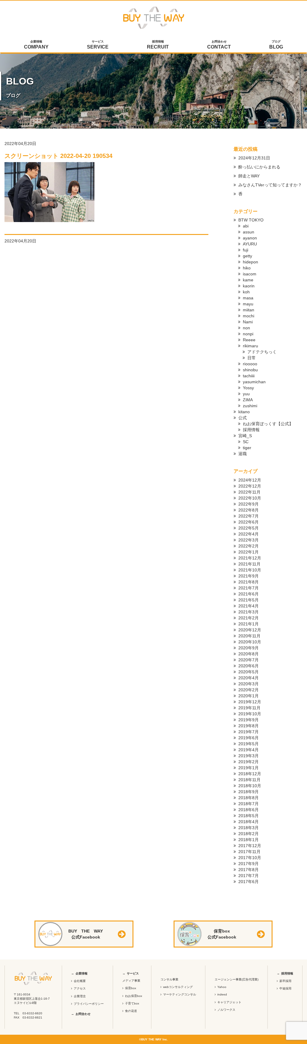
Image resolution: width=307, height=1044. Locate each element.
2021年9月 (248, 576)
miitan (248, 309)
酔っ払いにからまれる (259, 167)
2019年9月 (248, 719)
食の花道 (131, 1011)
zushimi (250, 405)
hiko (247, 267)
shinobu (250, 369)
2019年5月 (248, 743)
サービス (98, 44)
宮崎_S (245, 435)
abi (246, 226)
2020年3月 (248, 683)
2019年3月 (248, 755)
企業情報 (36, 44)
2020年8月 (248, 653)
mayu (248, 303)
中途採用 (285, 988)
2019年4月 (248, 749)
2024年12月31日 (254, 158)
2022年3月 (248, 540)
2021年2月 (248, 617)
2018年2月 (248, 833)
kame (248, 279)
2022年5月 (248, 528)
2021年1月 (248, 623)
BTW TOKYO (251, 220)
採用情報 (158, 44)
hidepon (250, 262)
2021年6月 (248, 594)
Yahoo (221, 987)
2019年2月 (248, 761)
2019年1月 (248, 767)
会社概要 (80, 981)
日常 (251, 357)
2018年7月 (248, 803)
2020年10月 (249, 641)
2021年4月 (248, 606)
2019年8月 (248, 725)
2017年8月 (248, 869)
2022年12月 (249, 486)
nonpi (248, 333)
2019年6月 (248, 737)
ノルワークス (226, 1009)
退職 (242, 453)
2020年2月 (248, 689)
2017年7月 (248, 875)
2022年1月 (248, 552)
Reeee (249, 339)
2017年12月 (249, 845)
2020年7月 (248, 659)
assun (248, 232)
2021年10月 (249, 570)
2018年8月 (248, 797)
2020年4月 (248, 677)
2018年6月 (248, 809)
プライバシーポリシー (89, 1003)
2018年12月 (249, 773)
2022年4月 (248, 534)
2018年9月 (248, 791)
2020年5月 (248, 671)
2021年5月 (248, 600)
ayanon (250, 238)
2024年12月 (249, 480)
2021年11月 (249, 564)
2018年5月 (248, 815)
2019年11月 (249, 707)
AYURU (250, 244)
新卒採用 (285, 981)
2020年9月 (248, 647)
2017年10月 (249, 857)
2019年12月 (249, 701)
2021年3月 (248, 611)
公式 (242, 417)
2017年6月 (248, 881)
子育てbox (132, 1003)
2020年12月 (249, 629)
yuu (246, 393)
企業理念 (80, 996)
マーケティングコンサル (179, 994)
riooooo (250, 363)
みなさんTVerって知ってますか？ (270, 184)
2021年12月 (249, 558)
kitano (244, 411)
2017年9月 (248, 863)
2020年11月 (249, 635)
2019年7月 (248, 731)
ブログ (276, 44)
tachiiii (249, 375)
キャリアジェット (229, 1002)
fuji (245, 250)
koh (246, 291)
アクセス (80, 988)
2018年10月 (249, 785)
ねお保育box (133, 996)
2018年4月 (248, 821)
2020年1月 (248, 695)
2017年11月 (249, 851)
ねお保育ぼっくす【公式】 (268, 423)
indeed (222, 994)
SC (246, 441)
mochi (248, 315)
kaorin (249, 285)
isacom (249, 273)
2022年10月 (249, 498)
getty (247, 256)
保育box (130, 988)
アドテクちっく (262, 351)
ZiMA (248, 399)
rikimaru (250, 345)
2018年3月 (248, 827)
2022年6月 (248, 522)
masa (248, 297)
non (246, 327)
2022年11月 (249, 492)
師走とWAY (249, 176)
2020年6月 (248, 665)
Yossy (248, 387)
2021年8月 (248, 582)
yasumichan (254, 381)
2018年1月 (248, 839)
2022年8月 (248, 510)
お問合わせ (219, 44)
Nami (248, 321)
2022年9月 (248, 504)
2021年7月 (248, 588)
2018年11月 (249, 779)
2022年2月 (248, 546)
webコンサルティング (178, 987)
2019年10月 (249, 713)
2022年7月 (248, 516)
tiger (247, 447)
